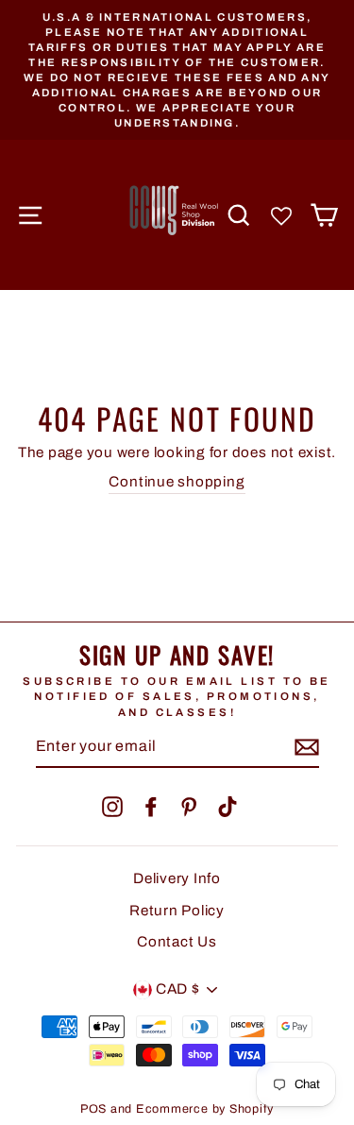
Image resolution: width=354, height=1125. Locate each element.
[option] (177, 69)
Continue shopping (176, 481)
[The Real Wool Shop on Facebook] (151, 806)
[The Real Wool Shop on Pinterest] (188, 806)
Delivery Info (177, 878)
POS (93, 1109)
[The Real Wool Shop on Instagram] (112, 806)
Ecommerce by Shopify (205, 1109)
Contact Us (177, 941)
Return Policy (177, 910)
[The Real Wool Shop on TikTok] (227, 806)
